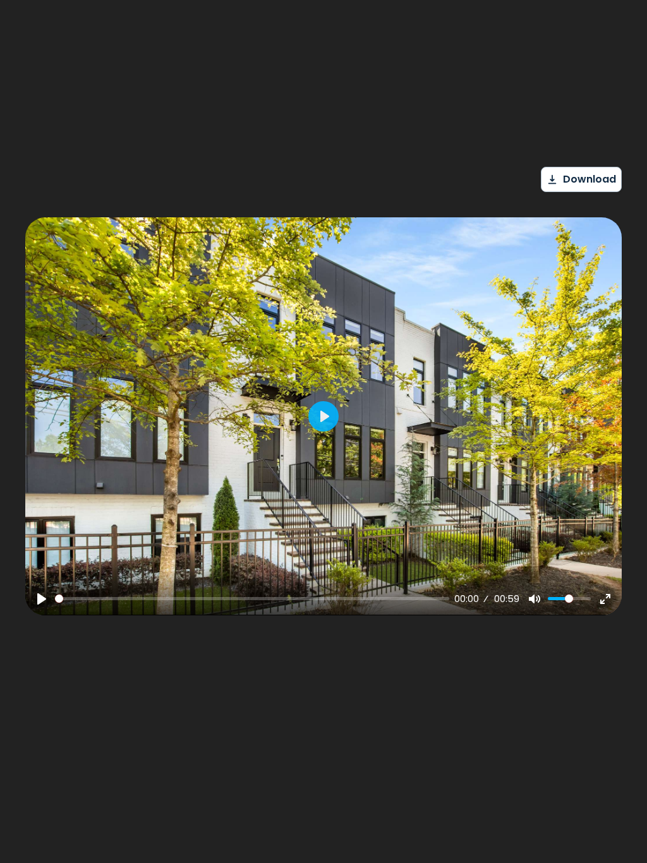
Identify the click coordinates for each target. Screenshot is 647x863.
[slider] (252, 599)
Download (589, 179)
